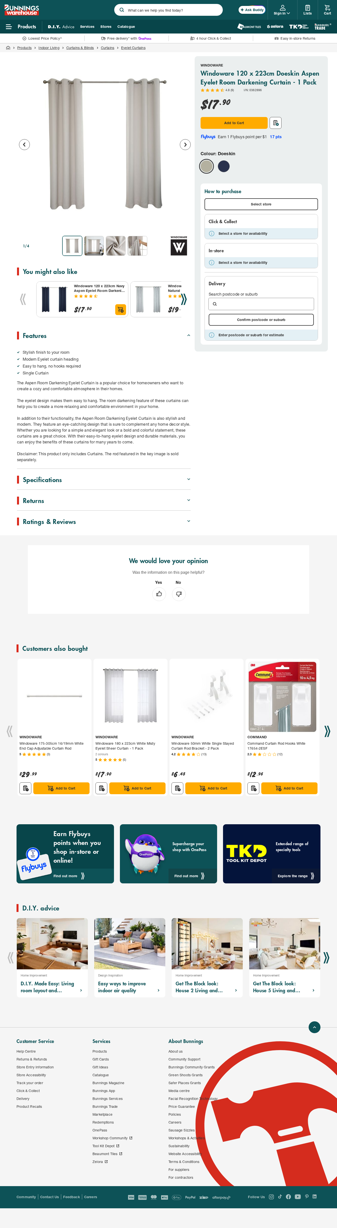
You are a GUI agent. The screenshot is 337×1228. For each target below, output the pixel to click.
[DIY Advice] (61, 27)
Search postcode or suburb (233, 294)
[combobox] (168, 10)
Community (26, 1197)
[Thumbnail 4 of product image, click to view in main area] (137, 246)
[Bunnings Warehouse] (21, 14)
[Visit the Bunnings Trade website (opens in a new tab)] (323, 27)
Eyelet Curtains (133, 48)
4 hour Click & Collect (213, 38)
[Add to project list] (275, 123)
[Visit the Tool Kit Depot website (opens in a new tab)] (299, 27)
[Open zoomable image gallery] (185, 225)
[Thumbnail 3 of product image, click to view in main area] (116, 246)
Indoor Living (48, 48)
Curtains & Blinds (80, 48)
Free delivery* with (122, 38)
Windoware (212, 65)
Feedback (71, 1197)
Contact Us (49, 1197)
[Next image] (185, 144)
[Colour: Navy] (223, 166)
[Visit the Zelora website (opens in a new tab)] (275, 27)
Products (24, 48)
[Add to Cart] (120, 309)
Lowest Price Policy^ (45, 38)
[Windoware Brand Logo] (179, 246)
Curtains (107, 48)
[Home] (8, 48)
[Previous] (23, 299)
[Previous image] (24, 144)
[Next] (184, 299)
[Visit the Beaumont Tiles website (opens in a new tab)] (249, 27)
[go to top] (314, 1027)
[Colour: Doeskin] (206, 166)
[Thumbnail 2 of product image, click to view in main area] (94, 246)
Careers (90, 1197)
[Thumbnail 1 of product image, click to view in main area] (72, 246)
